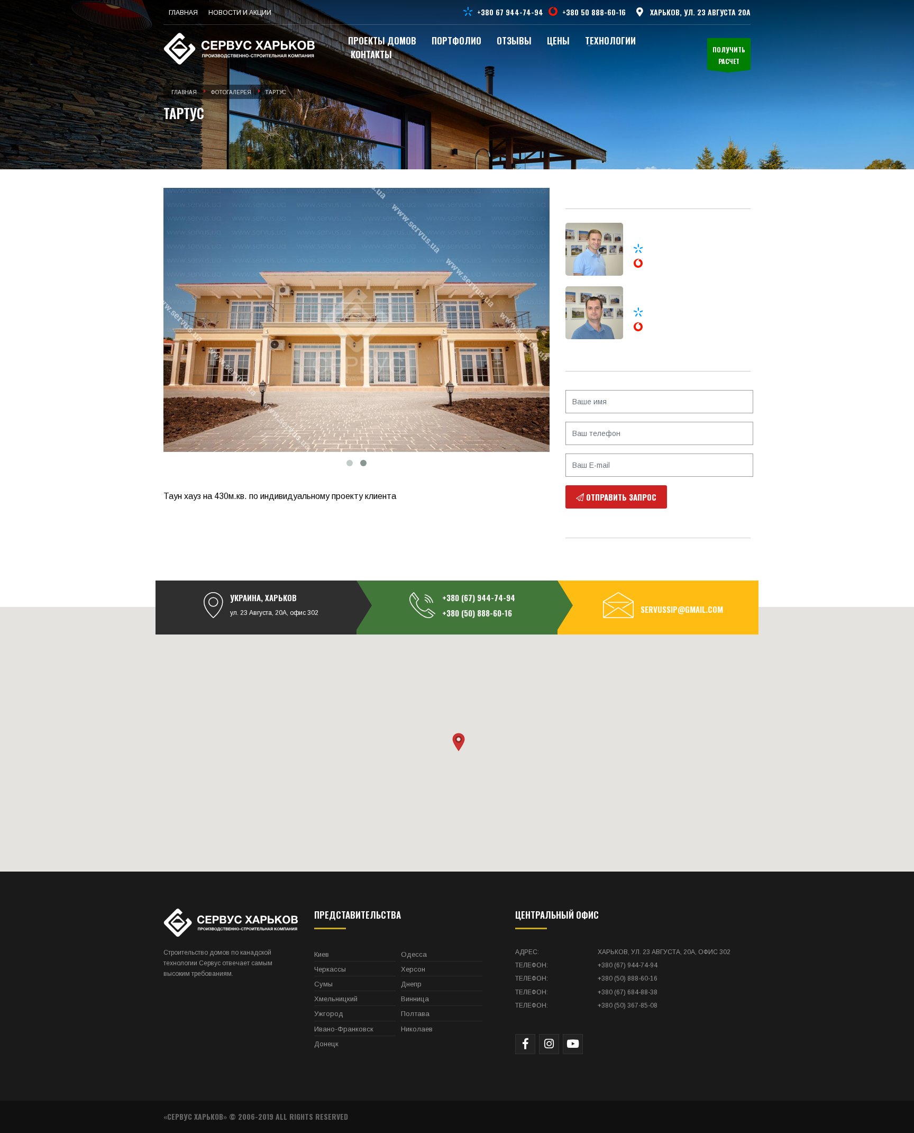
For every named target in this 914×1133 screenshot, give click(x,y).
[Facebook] (525, 1044)
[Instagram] (549, 1044)
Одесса (414, 954)
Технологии (610, 40)
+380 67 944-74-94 (510, 11)
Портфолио (456, 40)
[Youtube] (573, 1044)
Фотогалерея (231, 92)
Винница (415, 999)
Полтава (415, 1014)
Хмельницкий (336, 999)
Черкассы (330, 969)
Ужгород (328, 1014)
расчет (728, 55)
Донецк (326, 1044)
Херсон (413, 969)
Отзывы (514, 40)
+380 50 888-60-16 (594, 11)
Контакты (371, 54)
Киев (321, 954)
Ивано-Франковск (343, 1029)
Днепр (411, 984)
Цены (558, 40)
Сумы (323, 984)
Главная (184, 92)
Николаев (417, 1029)
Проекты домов (382, 40)
